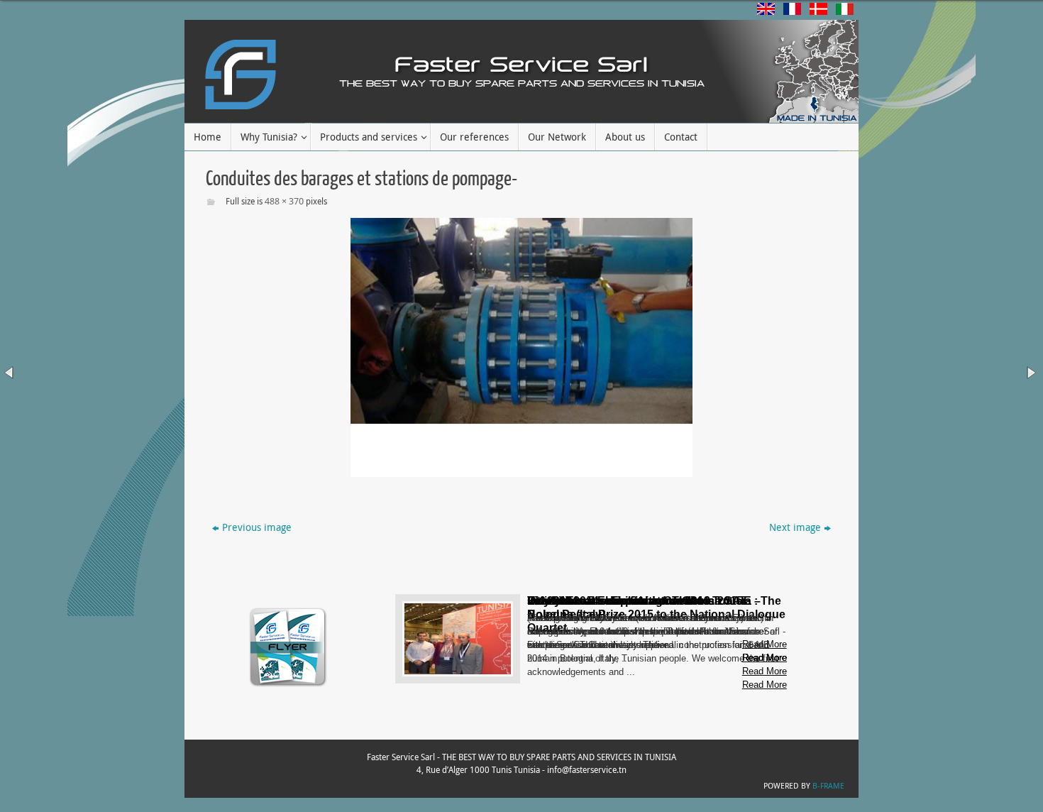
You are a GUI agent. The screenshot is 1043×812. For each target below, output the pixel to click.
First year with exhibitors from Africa (624, 601)
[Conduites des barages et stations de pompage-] (521, 347)
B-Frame (828, 785)
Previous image (257, 527)
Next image (795, 527)
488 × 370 (284, 200)
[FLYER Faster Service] (288, 685)
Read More (764, 684)
